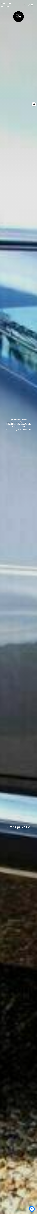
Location (11, 3)
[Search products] (34, 104)
